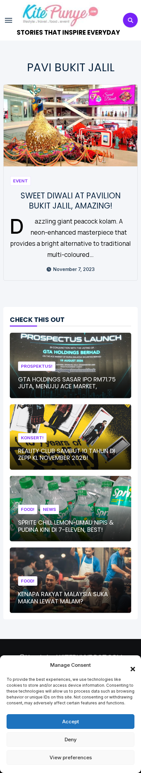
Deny (71, 739)
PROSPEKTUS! (36, 366)
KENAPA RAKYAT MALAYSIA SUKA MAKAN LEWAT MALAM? (63, 597)
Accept (70, 721)
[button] (129, 665)
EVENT (20, 180)
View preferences (71, 757)
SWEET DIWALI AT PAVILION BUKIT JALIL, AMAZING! (71, 200)
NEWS (49, 509)
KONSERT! (32, 437)
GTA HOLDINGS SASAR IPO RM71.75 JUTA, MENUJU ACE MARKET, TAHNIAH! (67, 386)
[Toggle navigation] (8, 20)
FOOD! (27, 509)
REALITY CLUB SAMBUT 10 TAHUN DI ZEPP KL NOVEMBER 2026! (66, 454)
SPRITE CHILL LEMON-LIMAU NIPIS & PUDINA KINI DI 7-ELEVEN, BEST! (65, 526)
